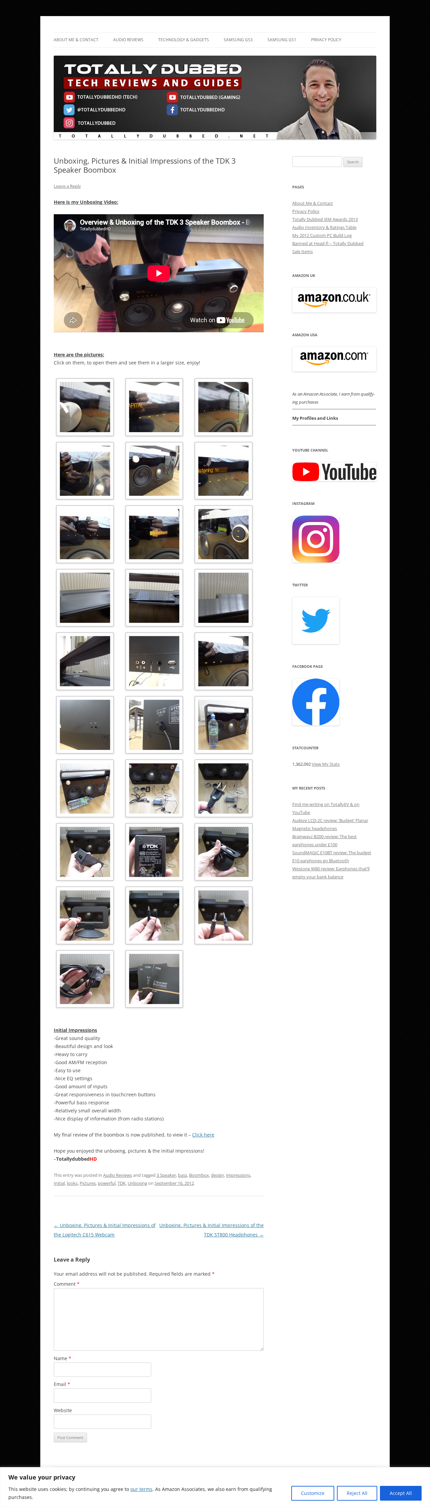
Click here (203, 1135)
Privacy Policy (326, 40)
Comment (67, 1284)
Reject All (357, 1493)
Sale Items (302, 251)
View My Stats (326, 764)
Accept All (401, 1493)
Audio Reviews (128, 40)
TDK (122, 1183)
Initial (59, 1183)
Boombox (199, 1175)
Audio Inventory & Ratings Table (324, 227)
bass (182, 1175)
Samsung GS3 (238, 40)
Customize (313, 1493)
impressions (238, 1175)
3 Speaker (166, 1175)
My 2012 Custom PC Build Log (322, 235)
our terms (141, 1489)
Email (62, 1384)
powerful (107, 1183)
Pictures (88, 1183)
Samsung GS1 (281, 40)
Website (63, 1410)
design (217, 1175)
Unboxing (137, 1183)
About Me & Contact (76, 40)
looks (72, 1183)
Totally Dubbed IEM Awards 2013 (325, 219)
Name (62, 1358)
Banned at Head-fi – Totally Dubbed (327, 243)
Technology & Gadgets (183, 40)
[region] (215, 1487)
